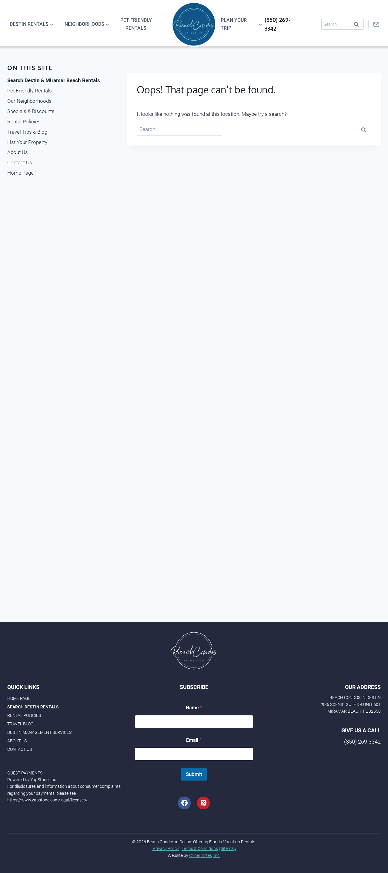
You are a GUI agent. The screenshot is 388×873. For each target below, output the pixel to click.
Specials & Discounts (31, 111)
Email (194, 740)
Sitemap (228, 848)
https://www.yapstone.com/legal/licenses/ (47, 800)
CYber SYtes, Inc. (204, 855)
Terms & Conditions (200, 848)
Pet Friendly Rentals (136, 24)
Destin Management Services (39, 732)
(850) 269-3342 (362, 741)
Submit (194, 774)
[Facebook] (184, 803)
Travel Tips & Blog (27, 132)
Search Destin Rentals (33, 706)
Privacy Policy (165, 848)
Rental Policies (24, 122)
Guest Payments (24, 773)
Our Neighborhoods (29, 101)
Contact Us (19, 162)
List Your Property (27, 142)
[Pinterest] (203, 803)
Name (194, 708)
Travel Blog (20, 723)
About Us (17, 152)
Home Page (20, 173)
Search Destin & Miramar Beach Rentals (53, 80)
